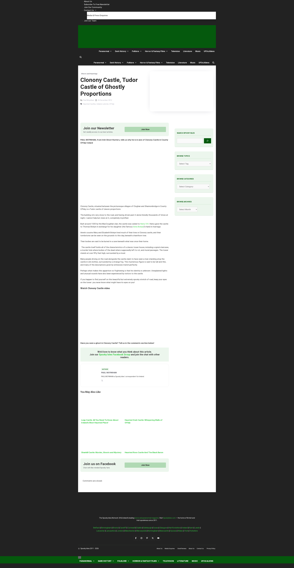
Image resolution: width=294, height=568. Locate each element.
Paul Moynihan (88, 100)
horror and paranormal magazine (147, 518)
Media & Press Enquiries (97, 15)
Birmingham (106, 528)
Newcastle (164, 531)
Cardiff (123, 528)
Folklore (135, 51)
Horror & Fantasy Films (155, 51)
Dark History (120, 51)
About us (159, 548)
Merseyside (141, 531)
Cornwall (131, 528)
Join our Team (90, 21)
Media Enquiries (170, 548)
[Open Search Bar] (80, 57)
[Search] (207, 140)
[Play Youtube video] (124, 317)
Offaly (111, 104)
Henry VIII (144, 224)
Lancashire (110, 531)
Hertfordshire (174, 528)
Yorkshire (194, 531)
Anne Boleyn (138, 227)
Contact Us (89, 10)
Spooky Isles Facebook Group (114, 354)
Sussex (173, 531)
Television (175, 51)
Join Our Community (93, 7)
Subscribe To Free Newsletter (97, 4)
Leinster (105, 104)
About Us (88, 1)
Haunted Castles (89, 104)
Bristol (116, 528)
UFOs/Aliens (209, 51)
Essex (155, 528)
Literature (187, 51)
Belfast (96, 528)
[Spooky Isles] (86, 51)
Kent (191, 528)
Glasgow (163, 528)
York (186, 531)
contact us (200, 548)
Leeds (197, 528)
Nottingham (153, 531)
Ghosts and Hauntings (89, 74)
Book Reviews (182, 548)
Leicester (100, 531)
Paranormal (104, 51)
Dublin (139, 528)
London (120, 531)
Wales (180, 531)
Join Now (145, 129)
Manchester (130, 531)
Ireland (99, 104)
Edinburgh (147, 528)
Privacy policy (211, 548)
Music (198, 51)
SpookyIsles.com (169, 518)
